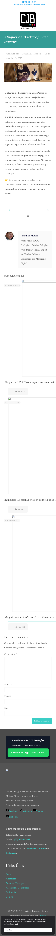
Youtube (41, 848)
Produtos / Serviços (15, 883)
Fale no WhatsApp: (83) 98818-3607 (28, 752)
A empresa (11, 878)
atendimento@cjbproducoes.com (29, 4)
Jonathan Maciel (30, 53)
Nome (8, 684)
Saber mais (14, 924)
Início (8, 874)
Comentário (10, 654)
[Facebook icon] (23, 8)
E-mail (8, 696)
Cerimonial (11, 892)
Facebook (31, 848)
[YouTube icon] (30, 8)
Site (6, 708)
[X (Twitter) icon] (26, 8)
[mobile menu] (52, 15)
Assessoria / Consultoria (17, 887)
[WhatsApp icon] (20, 8)
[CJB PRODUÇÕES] (28, 20)
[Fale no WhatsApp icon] (36, 8)
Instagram (11, 853)
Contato (9, 896)
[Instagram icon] (33, 8)
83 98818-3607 (28, 2)
